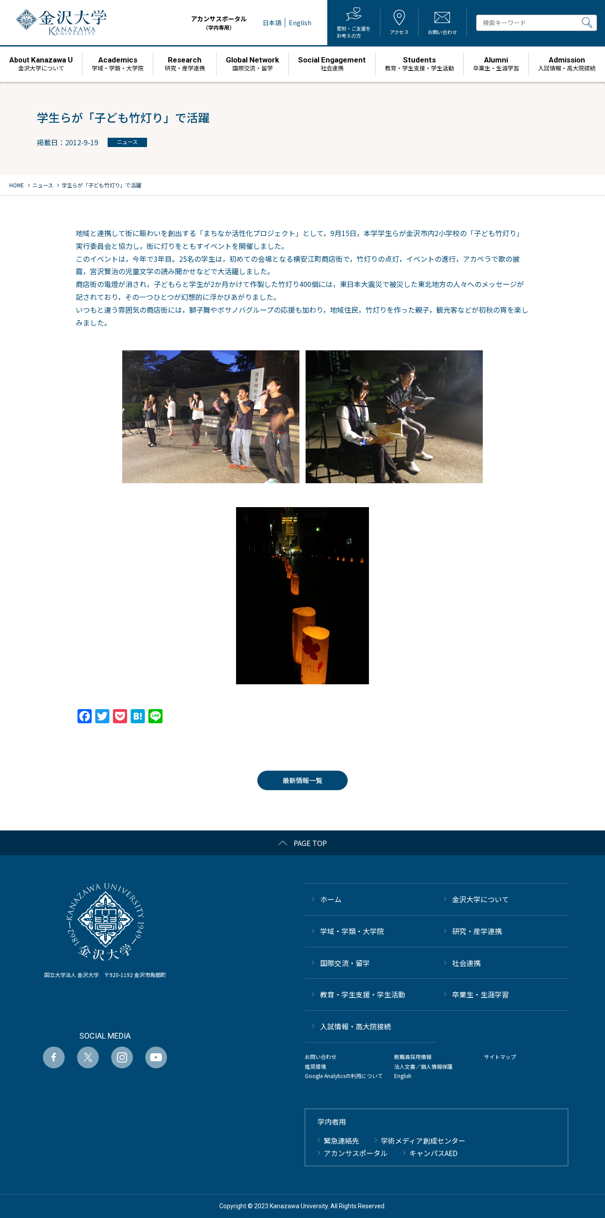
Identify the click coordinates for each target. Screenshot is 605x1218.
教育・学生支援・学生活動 (362, 994)
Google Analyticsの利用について (344, 1075)
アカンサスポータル (219, 22)
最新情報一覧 (302, 780)
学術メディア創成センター (423, 1140)
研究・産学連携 (477, 931)
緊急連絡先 (341, 1140)
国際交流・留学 (345, 963)
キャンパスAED (433, 1153)
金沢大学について (480, 899)
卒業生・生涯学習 (480, 994)
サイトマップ (500, 1056)
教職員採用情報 (412, 1056)
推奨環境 (315, 1066)
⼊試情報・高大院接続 (355, 1026)
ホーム (330, 899)
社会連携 (466, 963)
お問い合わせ (321, 1056)
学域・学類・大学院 (352, 931)
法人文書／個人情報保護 (423, 1066)
